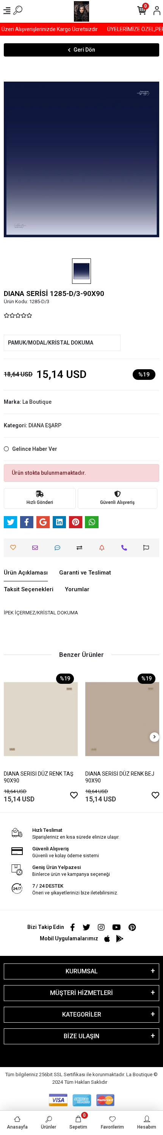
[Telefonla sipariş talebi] (126, 548)
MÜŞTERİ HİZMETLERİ (81, 992)
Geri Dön (84, 50)
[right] (154, 737)
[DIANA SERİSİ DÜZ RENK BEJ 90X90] (122, 719)
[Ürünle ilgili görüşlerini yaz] (59, 548)
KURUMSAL (82, 971)
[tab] (26, 573)
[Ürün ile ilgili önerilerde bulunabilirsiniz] (148, 548)
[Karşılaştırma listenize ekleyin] (81, 548)
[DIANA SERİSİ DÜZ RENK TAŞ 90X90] (41, 719)
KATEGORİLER (81, 1014)
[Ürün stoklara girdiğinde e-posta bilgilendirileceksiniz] (103, 548)
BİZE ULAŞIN (81, 1036)
